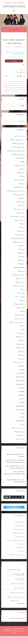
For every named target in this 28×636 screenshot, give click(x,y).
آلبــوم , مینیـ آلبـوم (19, 165)
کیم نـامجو (21, 355)
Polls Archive (21, 604)
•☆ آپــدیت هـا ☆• (19, 136)
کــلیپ (22, 224)
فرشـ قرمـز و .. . (20, 297)
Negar (21, 399)
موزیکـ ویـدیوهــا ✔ (19, 315)
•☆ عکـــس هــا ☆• (19, 242)
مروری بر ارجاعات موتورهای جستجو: (16, 540)
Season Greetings (18, 268)
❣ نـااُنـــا (21, 257)
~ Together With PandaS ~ (14, 3)
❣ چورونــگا (21, 253)
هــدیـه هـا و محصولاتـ (19, 319)
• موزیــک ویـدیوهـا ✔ (18, 143)
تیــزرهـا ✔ (8, 81)
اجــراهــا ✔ (21, 173)
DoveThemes (15, 631)
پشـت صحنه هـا (20, 278)
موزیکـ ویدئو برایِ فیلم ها (18, 154)
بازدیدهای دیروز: (20, 529)
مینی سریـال (20, 333)
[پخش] (22, 497)
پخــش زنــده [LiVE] (19, 187)
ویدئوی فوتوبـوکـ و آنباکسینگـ (17, 238)
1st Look (10, 85)
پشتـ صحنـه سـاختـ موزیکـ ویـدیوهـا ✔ (15, 191)
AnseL (22, 370)
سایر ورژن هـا (20, 213)
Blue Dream (20, 381)
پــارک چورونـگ (20, 344)
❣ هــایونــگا (21, 264)
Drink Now (15, 85)
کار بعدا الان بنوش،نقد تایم (17, 91)
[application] (14, 497)
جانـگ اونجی (20, 348)
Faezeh (21, 388)
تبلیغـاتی (21, 198)
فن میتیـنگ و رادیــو (19, 304)
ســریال (6, 83)
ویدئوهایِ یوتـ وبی (19, 235)
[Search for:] (14, 106)
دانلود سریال (9, 89)
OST (22, 162)
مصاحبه (21, 227)
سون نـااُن (21, 351)
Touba (5, 87)
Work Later (10, 87)
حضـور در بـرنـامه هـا (19, 209)
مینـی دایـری (20, 231)
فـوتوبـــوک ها (20, 293)
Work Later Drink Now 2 (19, 89)
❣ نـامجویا (21, 260)
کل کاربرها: (21, 551)
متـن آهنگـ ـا (20, 435)
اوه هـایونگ (21, 340)
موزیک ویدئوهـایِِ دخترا (18, 147)
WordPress (14, 633)
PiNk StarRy (20, 406)
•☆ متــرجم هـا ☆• (19, 362)
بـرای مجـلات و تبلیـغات (18, 275)
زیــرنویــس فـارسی (11, 83)
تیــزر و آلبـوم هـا (20, 282)
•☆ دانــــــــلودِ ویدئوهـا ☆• (17, 140)
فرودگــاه (22, 300)
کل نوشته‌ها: (21, 544)
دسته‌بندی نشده (18, 83)
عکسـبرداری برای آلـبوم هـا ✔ (17, 216)
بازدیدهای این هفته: (20, 533)
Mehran (21, 395)
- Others (22, 81)
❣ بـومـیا (21, 249)
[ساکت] (10, 497)
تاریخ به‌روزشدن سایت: (19, 555)
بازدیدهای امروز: (20, 526)
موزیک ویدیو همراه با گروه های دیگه (15, 151)
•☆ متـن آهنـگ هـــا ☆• (18, 428)
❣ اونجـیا (13, 81)
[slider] (6, 497)
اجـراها (22, 176)
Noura (21, 403)
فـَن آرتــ (22, 289)
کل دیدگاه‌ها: (21, 548)
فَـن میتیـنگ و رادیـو (19, 220)
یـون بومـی (21, 359)
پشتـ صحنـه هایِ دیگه (18, 195)
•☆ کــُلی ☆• (20, 337)
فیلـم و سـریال (22, 85)
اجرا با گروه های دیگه (19, 180)
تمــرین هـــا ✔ (20, 202)
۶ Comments (7, 91)
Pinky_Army (20, 410)
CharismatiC (20, 384)
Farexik (21, 392)
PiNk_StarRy (20, 47)
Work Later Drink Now (19, 87)
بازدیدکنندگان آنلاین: (19, 522)
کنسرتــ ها (21, 184)
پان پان (22, 424)
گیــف (22, 311)
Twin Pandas (20, 421)
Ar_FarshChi (20, 373)
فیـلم (22, 330)
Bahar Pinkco (20, 377)
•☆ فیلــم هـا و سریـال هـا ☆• (17, 322)
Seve (22, 413)
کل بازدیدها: (21, 537)
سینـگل (21, 169)
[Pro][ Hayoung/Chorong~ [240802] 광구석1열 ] (14, 474)
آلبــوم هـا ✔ (20, 158)
